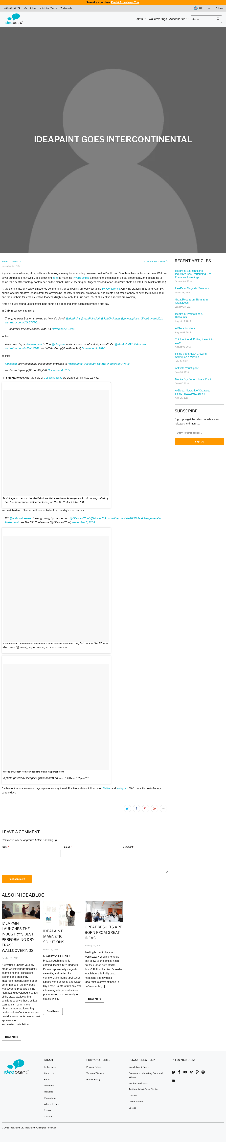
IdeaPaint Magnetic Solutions (53, 936)
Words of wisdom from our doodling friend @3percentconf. (33, 771)
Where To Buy (51, 1104)
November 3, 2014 (83, 522)
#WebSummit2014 (152, 318)
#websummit (34, 344)
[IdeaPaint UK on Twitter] (173, 1072)
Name (5, 847)
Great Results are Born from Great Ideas (103, 932)
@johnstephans (130, 318)
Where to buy (30, 8)
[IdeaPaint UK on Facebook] (179, 1072)
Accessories (177, 19)
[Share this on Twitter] (127, 808)
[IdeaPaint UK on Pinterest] (197, 1072)
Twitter (107, 788)
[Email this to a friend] (163, 808)
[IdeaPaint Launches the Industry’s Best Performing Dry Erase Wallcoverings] (21, 917)
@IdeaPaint (73, 318)
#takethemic (12, 522)
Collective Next (53, 377)
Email (67, 847)
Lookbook (49, 1085)
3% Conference (111, 288)
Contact (48, 1110)
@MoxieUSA (98, 518)
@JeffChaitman (110, 318)
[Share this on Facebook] (136, 808)
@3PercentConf (80, 518)
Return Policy (93, 1079)
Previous (151, 261)
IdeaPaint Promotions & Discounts (189, 315)
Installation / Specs (48, 8)
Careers (48, 1116)
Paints (139, 19)
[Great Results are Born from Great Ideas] (104, 921)
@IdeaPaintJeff (90, 318)
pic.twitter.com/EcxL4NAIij (113, 363)
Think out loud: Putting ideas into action (194, 341)
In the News (50, 1067)
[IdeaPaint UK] (19, 19)
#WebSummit (81, 277)
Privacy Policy (93, 1067)
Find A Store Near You (125, 2)
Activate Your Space (187, 368)
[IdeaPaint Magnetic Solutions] (62, 925)
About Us (49, 1073)
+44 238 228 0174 (11, 8)
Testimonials (66, 8)
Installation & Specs (139, 1067)
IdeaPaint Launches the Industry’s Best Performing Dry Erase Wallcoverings (193, 274)
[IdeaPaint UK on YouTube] (185, 1072)
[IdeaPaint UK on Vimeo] (191, 1072)
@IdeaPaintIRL (123, 344)
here (55, 277)
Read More (11, 1036)
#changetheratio (151, 518)
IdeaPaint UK (17, 1127)
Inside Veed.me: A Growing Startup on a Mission (191, 355)
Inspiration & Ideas (138, 1083)
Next (163, 261)
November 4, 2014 (93, 348)
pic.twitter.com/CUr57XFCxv (22, 322)
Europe (132, 1108)
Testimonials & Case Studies (143, 1089)
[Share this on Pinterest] (145, 808)
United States (136, 1101)
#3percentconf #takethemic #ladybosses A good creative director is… (39, 643)
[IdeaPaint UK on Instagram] (203, 1072)
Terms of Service (95, 1073)
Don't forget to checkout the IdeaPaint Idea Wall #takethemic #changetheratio (43, 498)
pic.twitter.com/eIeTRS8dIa (123, 518)
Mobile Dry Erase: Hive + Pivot (193, 379)
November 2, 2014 (63, 329)
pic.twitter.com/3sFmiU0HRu (22, 348)
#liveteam (90, 363)
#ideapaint (140, 344)
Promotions (50, 1098)
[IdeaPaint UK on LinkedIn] (173, 1080)
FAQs (47, 1079)
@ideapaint (58, 344)
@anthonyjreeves (20, 518)
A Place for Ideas (185, 328)
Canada (133, 1095)
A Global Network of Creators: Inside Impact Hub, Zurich (192, 392)
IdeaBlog (48, 1091)
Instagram (122, 788)
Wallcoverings (158, 19)
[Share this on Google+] (154, 808)
